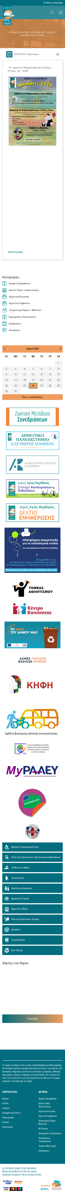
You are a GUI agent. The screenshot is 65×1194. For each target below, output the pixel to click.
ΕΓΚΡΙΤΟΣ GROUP (29, 1171)
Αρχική (5, 1098)
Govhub (5, 1122)
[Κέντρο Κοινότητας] (33, 609)
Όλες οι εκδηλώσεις (32, 397)
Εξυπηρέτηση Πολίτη (11, 1113)
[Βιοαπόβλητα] (32, 635)
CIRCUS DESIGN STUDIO (31, 1175)
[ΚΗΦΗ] (32, 684)
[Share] (57, 54)
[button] (52, 12)
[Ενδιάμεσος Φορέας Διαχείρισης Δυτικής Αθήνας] (32, 748)
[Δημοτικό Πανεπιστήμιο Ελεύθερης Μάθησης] (32, 440)
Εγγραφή (58, 2)
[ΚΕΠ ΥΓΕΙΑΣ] (32, 831)
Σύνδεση (48, 2)
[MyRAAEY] (32, 771)
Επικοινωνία (7, 1127)
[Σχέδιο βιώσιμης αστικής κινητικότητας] (32, 719)
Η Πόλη (5, 1103)
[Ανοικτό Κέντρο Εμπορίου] (32, 464)
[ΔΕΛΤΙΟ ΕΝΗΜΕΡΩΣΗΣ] (32, 512)
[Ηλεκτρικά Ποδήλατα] (32, 488)
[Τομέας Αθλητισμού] (33, 587)
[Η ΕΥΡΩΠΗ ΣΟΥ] (32, 803)
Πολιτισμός (33, 54)
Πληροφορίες (8, 1117)
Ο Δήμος (6, 1108)
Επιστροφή (16, 252)
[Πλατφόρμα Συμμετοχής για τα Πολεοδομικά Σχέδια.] (32, 550)
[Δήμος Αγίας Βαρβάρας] (8, 15)
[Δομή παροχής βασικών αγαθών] (32, 660)
